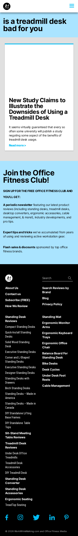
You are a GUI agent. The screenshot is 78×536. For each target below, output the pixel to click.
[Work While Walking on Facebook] (8, 518)
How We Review (16, 306)
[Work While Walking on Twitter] (38, 518)
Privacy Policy (52, 304)
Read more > (17, 145)
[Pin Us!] (68, 518)
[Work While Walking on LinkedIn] (54, 518)
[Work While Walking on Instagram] (22, 518)
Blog (45, 298)
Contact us (13, 294)
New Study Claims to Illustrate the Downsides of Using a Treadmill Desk (38, 109)
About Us (11, 288)
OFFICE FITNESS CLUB (50, 191)
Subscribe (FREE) (17, 300)
